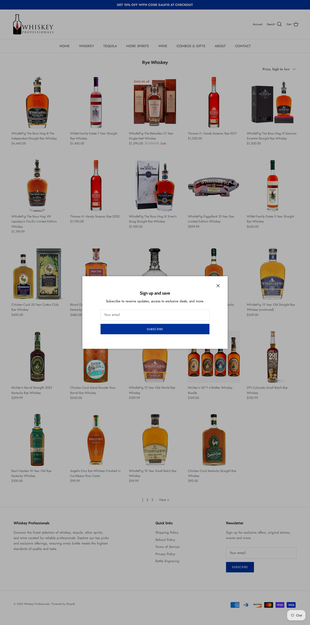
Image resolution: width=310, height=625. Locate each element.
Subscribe (155, 329)
